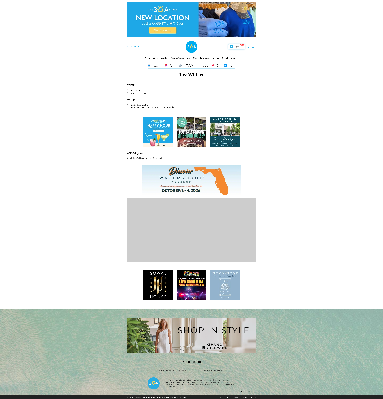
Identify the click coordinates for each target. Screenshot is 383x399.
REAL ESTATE (204, 370)
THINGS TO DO (183, 370)
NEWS (165, 370)
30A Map (217, 65)
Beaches (164, 58)
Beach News (231, 65)
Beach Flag (172, 65)
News (147, 58)
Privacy (253, 397)
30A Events (205, 65)
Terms (245, 397)
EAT (191, 370)
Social (225, 58)
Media (216, 58)
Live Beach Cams (156, 65)
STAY (196, 370)
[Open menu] (253, 46)
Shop (155, 58)
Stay (195, 58)
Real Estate (205, 58)
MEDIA (213, 370)
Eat (188, 58)
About (219, 397)
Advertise (237, 397)
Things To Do (177, 58)
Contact (234, 58)
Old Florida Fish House (140, 105)
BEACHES (172, 370)
